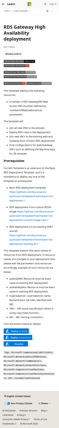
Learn (7, 10)
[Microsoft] (29, 4)
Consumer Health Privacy (15, 419)
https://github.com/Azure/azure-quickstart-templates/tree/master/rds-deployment (31, 196)
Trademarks (8, 423)
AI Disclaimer (9, 410)
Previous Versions (28, 410)
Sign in (53, 3)
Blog (43, 410)
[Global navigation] (3, 4)
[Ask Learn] (47, 11)
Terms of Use (40, 419)
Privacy (20, 414)
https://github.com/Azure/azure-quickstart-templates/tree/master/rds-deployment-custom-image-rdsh (31, 216)
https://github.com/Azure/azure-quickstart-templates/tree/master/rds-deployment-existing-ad (31, 240)
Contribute (7, 414)
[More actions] (52, 11)
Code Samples (21, 10)
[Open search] (45, 4)
